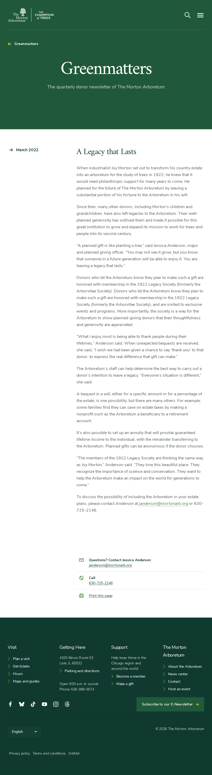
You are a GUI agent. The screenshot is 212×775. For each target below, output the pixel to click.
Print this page (100, 595)
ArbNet (73, 753)
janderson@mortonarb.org (163, 503)
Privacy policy (19, 753)
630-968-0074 (82, 689)
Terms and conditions (49, 753)
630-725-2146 (101, 583)
